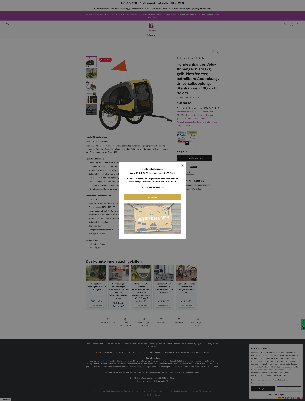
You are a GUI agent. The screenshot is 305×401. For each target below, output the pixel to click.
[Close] (182, 165)
